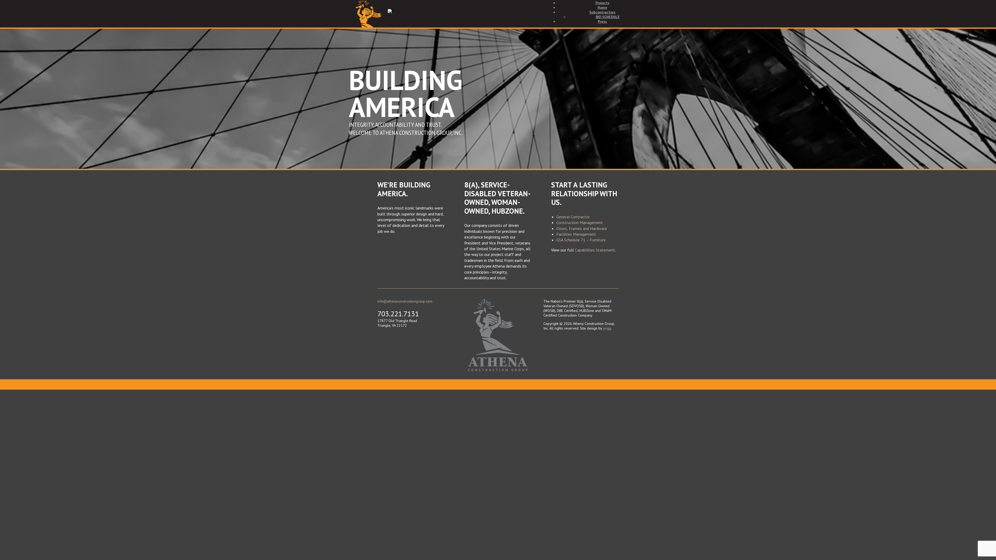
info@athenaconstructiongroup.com (404, 301)
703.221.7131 (398, 313)
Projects (603, 3)
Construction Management (579, 222)
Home (602, 7)
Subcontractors (602, 12)
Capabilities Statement (595, 250)
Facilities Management (576, 234)
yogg (607, 328)
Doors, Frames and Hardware (581, 228)
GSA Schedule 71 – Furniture (581, 239)
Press (602, 21)
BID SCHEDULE (608, 17)
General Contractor (573, 216)
